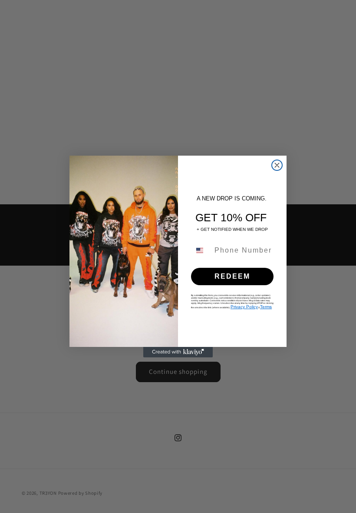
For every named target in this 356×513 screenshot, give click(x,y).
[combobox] (200, 250)
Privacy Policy (244, 306)
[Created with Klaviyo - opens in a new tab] (178, 352)
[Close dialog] (277, 165)
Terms (266, 306)
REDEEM (232, 276)
